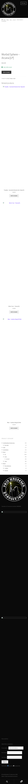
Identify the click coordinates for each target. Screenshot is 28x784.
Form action (4, 765)
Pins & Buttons (8, 466)
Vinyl (11, 19)
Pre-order (7, 445)
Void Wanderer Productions (9, 443)
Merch (4, 463)
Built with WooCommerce (11, 776)
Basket (18, 780)
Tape (6, 461)
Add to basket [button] (14, 195)
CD (5, 454)
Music (8, 19)
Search (7, 781)
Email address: (5, 748)
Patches (6, 470)
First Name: (4, 752)
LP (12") (14, 19)
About (3, 776)
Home (4, 19)
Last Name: (4, 757)
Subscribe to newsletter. (7, 744)
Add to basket (6, 72)
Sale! (4, 447)
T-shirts (6, 468)
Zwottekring (5, 449)
